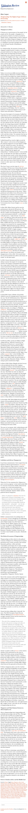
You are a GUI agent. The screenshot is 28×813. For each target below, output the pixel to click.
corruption (22, 464)
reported (7, 354)
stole (2, 395)
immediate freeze (12, 88)
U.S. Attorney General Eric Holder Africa (17, 796)
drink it (20, 328)
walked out (18, 239)
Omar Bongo (17, 794)
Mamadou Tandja (6, 791)
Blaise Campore (19, 783)
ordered (11, 189)
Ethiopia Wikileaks (23, 787)
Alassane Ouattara (4, 783)
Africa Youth (21, 782)
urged (6, 404)
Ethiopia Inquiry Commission (13, 787)
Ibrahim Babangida (19, 788)
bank (25, 239)
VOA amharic (3, 797)
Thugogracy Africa (22, 795)
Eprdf (12, 785)
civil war (21, 166)
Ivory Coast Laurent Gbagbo (10, 789)
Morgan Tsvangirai (20, 791)
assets (21, 203)
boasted (12, 370)
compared (3, 660)
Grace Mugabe (12, 788)
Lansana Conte (13, 790)
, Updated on (14, 20)
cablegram (3, 309)
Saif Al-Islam (3, 795)
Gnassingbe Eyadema (5, 788)
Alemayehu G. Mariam (6, 22)
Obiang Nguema (4, 794)
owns (24, 219)
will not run (9, 332)
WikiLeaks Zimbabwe (10, 797)
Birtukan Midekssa (12, 783)
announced (19, 81)
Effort (15, 784)
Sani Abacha (21, 434)
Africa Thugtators (14, 782)
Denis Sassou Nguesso (9, 784)
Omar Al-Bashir (11, 794)
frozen (21, 442)
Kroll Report (7, 790)
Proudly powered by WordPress (7, 809)
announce (16, 495)
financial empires (9, 479)
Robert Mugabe (23, 794)
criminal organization (7, 437)
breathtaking (4, 518)
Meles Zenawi (13, 791)
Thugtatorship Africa (5, 796)
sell (14, 383)
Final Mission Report (18, 614)
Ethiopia (6, 782)
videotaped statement (6, 250)
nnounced (14, 91)
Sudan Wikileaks (14, 795)
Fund (18, 106)
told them (7, 275)
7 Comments (17, 797)
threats (17, 650)
